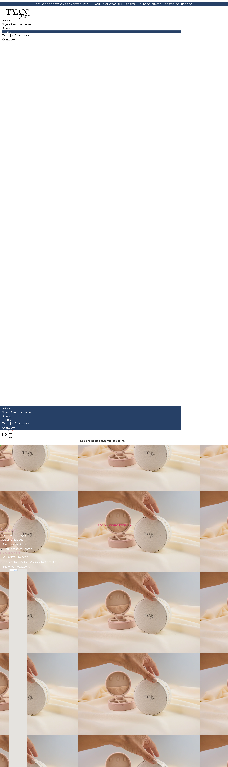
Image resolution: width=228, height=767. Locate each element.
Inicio (6, 20)
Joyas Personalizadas (16, 24)
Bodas (6, 28)
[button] (90, 224)
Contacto (8, 39)
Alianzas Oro (8, 32)
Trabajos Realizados (15, 35)
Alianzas (7, 31)
